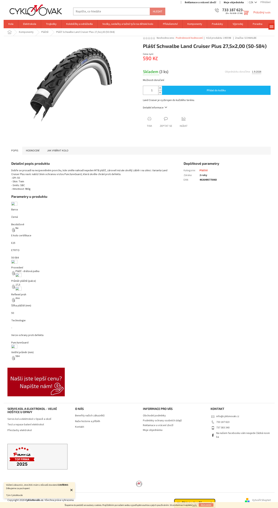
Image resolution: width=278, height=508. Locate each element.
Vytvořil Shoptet (261, 500)
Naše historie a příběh (87, 421)
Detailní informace (153, 108)
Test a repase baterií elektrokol (25, 424)
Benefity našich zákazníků (90, 416)
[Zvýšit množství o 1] (160, 88)
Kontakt (79, 427)
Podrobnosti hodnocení (189, 38)
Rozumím (206, 505)
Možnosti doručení (153, 80)
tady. (194, 505)
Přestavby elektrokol (19, 430)
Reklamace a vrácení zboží (200, 2)
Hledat (157, 11)
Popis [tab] (14, 151)
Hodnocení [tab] (32, 151)
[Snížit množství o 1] (160, 92)
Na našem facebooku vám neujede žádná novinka (243, 435)
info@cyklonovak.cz (227, 416)
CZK (251, 2)
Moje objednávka (234, 2)
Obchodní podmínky (154, 416)
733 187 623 (222, 422)
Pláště (203, 170)
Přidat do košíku (216, 90)
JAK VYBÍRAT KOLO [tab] (57, 151)
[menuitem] (11, 24)
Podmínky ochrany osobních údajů (162, 420)
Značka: (246, 38)
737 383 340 (222, 428)
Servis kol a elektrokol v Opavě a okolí (29, 419)
